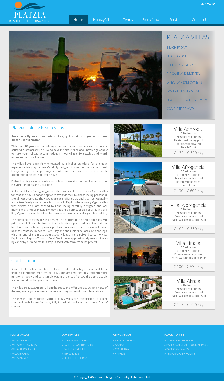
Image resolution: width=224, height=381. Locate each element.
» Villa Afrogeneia (22, 349)
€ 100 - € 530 (188, 228)
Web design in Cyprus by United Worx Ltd (124, 377)
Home (78, 19)
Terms (128, 19)
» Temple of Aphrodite (179, 353)
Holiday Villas (103, 19)
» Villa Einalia (19, 353)
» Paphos (119, 353)
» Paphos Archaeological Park (186, 345)
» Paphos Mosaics (176, 349)
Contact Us (200, 19)
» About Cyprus (124, 340)
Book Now (151, 19)
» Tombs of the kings (178, 340)
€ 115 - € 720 (188, 304)
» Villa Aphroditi (21, 340)
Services (175, 19)
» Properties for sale (76, 358)
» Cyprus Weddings (75, 340)
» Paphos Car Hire (74, 349)
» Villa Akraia (19, 358)
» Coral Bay (121, 349)
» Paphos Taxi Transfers (78, 345)
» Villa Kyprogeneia (23, 345)
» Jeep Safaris (70, 353)
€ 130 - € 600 (188, 152)
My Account (208, 4)
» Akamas (119, 345)
